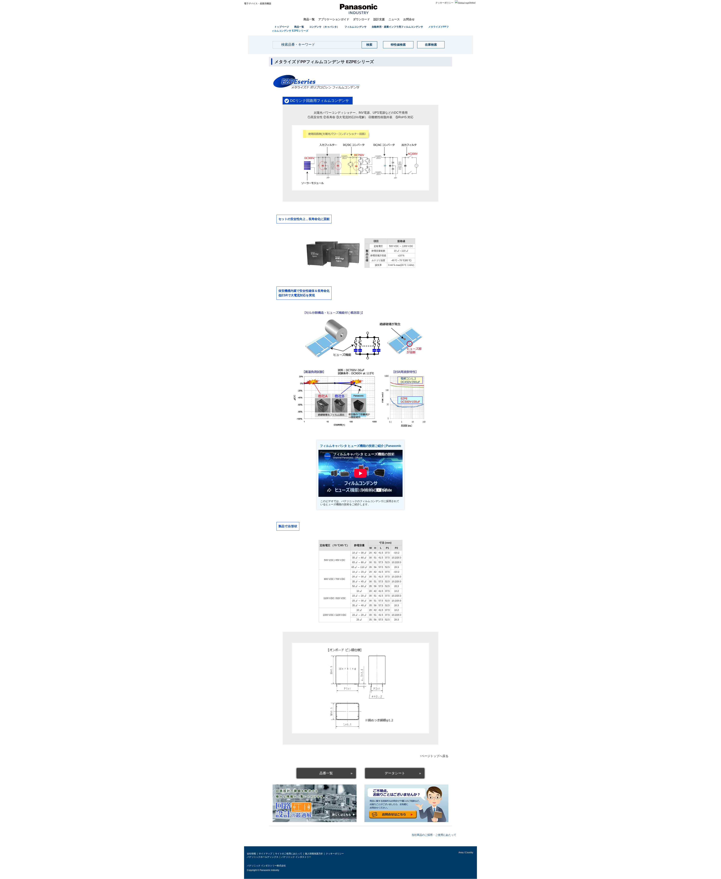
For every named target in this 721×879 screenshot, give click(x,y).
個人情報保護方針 (314, 853)
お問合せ (409, 19)
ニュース (394, 19)
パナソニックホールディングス (262, 857)
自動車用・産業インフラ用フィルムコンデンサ (397, 26)
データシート (395, 773)
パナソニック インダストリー (296, 857)
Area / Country (465, 852)
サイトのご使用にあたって (288, 853)
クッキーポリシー (444, 3)
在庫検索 (431, 44)
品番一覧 (326, 773)
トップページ (281, 26)
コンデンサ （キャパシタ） (324, 26)
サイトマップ (265, 853)
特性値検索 (398, 44)
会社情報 (251, 853)
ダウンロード (361, 19)
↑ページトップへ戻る (434, 756)
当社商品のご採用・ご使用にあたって (434, 834)
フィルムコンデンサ (356, 26)
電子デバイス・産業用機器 (257, 3)
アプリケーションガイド (333, 19)
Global (472, 3)
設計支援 (379, 19)
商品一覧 (309, 19)
